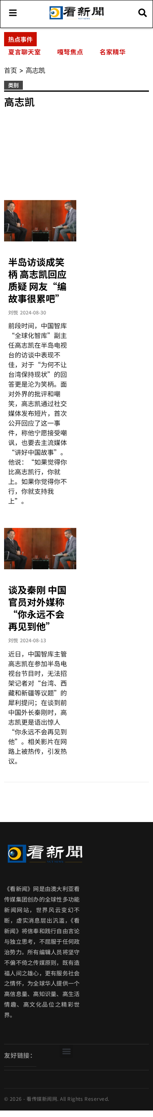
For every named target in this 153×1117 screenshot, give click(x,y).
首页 (10, 70)
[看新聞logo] (76, 19)
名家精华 (113, 51)
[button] (66, 1051)
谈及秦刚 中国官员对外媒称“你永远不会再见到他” (37, 608)
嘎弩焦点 (70, 51)
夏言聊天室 (24, 51)
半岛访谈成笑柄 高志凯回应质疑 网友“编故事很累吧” (37, 280)
